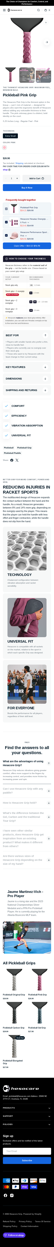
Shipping (19, 163)
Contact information (29, 1226)
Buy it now (27, 187)
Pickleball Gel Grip (37, 1028)
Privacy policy (25, 1221)
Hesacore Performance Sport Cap (34, 232)
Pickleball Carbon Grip (13, 1028)
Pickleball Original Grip (14, 995)
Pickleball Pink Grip (29, 207)
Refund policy (9, 1221)
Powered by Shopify (32, 1214)
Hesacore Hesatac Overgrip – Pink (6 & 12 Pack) (34, 219)
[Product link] (14, 984)
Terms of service (42, 1221)
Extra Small (11, 136)
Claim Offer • (27, 246)
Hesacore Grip (16, 1214)
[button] (4, 10)
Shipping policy (10, 1226)
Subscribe (27, 1160)
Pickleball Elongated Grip (13, 1062)
